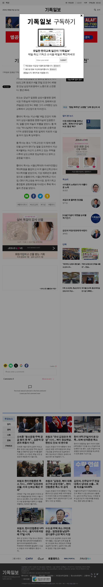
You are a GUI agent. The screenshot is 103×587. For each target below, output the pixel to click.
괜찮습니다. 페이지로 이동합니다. (36, 72)
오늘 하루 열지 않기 (74, 79)
